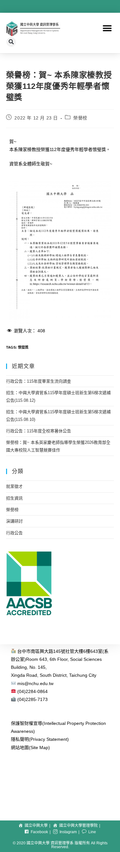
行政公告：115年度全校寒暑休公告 (38, 431)
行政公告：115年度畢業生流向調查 (38, 381)
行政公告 (14, 533)
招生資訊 (14, 498)
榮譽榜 (80, 117)
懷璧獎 (23, 347)
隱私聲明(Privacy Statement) (40, 739)
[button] (107, 28)
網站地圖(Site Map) (30, 747)
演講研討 (14, 521)
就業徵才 (14, 486)
